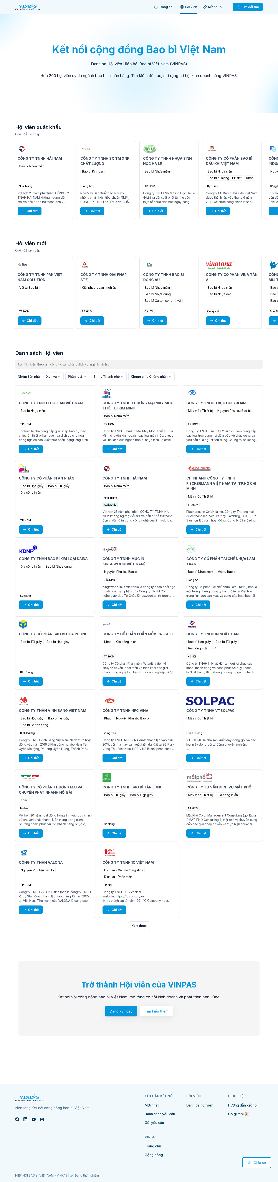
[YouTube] (34, 1119)
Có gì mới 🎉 (238, 1114)
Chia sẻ (260, 1162)
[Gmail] (42, 1119)
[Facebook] (17, 1119)
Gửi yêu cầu (154, 1122)
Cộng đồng (154, 1155)
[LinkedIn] (25, 1119)
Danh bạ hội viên (199, 1105)
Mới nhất (152, 1105)
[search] (143, 364)
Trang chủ (153, 1146)
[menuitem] (164, 6)
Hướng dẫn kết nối (243, 1105)
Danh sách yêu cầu (160, 1114)
